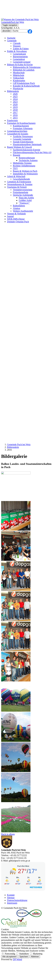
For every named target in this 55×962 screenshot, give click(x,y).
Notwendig (10, 953)
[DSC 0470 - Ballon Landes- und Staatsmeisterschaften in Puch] (16, 771)
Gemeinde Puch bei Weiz (19, 444)
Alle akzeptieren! (9, 956)
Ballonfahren (19, 205)
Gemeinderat (19, 59)
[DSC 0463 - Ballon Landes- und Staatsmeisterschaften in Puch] (16, 711)
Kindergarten (19, 80)
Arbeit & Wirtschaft (16, 176)
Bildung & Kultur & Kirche (20, 64)
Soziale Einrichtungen (23, 141)
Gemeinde (12, 40)
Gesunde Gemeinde (22, 139)
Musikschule (19, 72)
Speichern (24, 956)
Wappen (17, 46)
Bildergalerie (13, 91)
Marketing (37, 953)
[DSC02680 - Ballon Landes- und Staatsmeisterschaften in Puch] (16, 680)
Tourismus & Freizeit (17, 187)
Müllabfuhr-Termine (22, 163)
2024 (15, 99)
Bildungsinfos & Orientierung (26, 67)
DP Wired (17, 959)
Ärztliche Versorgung (23, 136)
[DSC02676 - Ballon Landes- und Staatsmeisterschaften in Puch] (16, 590)
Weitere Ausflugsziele (23, 211)
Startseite (11, 38)
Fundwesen (12, 120)
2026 (15, 94)
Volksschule (18, 78)
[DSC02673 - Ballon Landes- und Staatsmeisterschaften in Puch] (16, 560)
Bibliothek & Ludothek (23, 70)
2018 (15, 110)
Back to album (8, 834)
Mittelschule (18, 75)
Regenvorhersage (27, 157)
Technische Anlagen (28, 160)
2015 (15, 118)
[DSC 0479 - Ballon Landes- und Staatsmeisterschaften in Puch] (16, 831)
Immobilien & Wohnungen (25, 173)
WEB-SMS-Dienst (15, 219)
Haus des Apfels (26, 197)
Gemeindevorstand (21, 62)
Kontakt (11, 895)
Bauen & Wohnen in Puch (25, 171)
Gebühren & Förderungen (19, 181)
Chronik (17, 43)
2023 (15, 102)
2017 (15, 112)
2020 (15, 104)
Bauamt (16, 155)
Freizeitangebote (20, 192)
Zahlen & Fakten (21, 48)
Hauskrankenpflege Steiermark (27, 144)
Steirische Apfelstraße (23, 195)
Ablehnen (35, 956)
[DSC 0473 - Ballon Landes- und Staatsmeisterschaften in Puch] (16, 801)
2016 (15, 115)
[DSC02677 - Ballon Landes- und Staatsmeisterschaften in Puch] (16, 620)
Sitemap (11, 897)
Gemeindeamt (19, 54)
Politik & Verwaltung (17, 51)
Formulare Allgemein (23, 128)
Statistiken (24, 953)
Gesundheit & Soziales (17, 134)
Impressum (12, 903)
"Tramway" (24, 203)
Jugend (10, 216)
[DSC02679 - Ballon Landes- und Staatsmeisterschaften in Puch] (16, 650)
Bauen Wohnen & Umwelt (19, 147)
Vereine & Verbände (16, 213)
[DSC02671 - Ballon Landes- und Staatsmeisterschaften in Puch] (16, 473)
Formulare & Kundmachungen (21, 123)
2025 (15, 96)
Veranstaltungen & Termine (19, 184)
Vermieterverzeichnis (22, 189)
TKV (15, 168)
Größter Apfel (25, 200)
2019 (15, 107)
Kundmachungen (21, 126)
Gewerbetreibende (21, 179)
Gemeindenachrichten (17, 131)
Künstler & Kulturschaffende (26, 86)
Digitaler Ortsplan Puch (18, 221)
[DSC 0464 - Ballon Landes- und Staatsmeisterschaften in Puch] (16, 741)
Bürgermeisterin (20, 56)
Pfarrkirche (18, 88)
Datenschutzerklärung (17, 900)
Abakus (16, 208)
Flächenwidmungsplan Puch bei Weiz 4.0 (32, 152)
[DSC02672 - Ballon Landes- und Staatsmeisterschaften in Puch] (16, 530)
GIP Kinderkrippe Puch (24, 83)
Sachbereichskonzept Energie (26, 149)
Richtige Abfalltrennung (24, 165)
